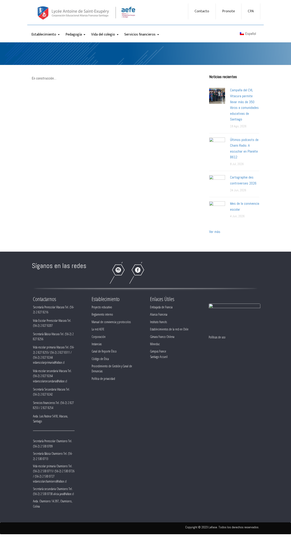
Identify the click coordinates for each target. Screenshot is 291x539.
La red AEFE (98, 329)
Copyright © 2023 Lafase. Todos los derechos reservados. (222, 527)
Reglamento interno (102, 314)
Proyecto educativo (102, 307)
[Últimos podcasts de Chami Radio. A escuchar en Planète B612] (217, 145)
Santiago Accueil (159, 357)
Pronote (228, 11)
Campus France (158, 351)
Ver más (214, 231)
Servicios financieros (140, 34)
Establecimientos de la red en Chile (169, 329)
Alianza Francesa (158, 314)
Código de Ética (100, 359)
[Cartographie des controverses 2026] (217, 182)
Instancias (97, 344)
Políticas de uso (217, 337)
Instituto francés (158, 322)
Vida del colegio (103, 34)
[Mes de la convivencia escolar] (217, 209)
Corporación (98, 337)
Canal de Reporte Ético (104, 351)
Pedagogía (73, 34)
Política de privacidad (103, 378)
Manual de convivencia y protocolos (111, 322)
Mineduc (155, 344)
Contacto (202, 11)
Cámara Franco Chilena (162, 337)
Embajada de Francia (161, 307)
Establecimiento (43, 34)
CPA (251, 11)
